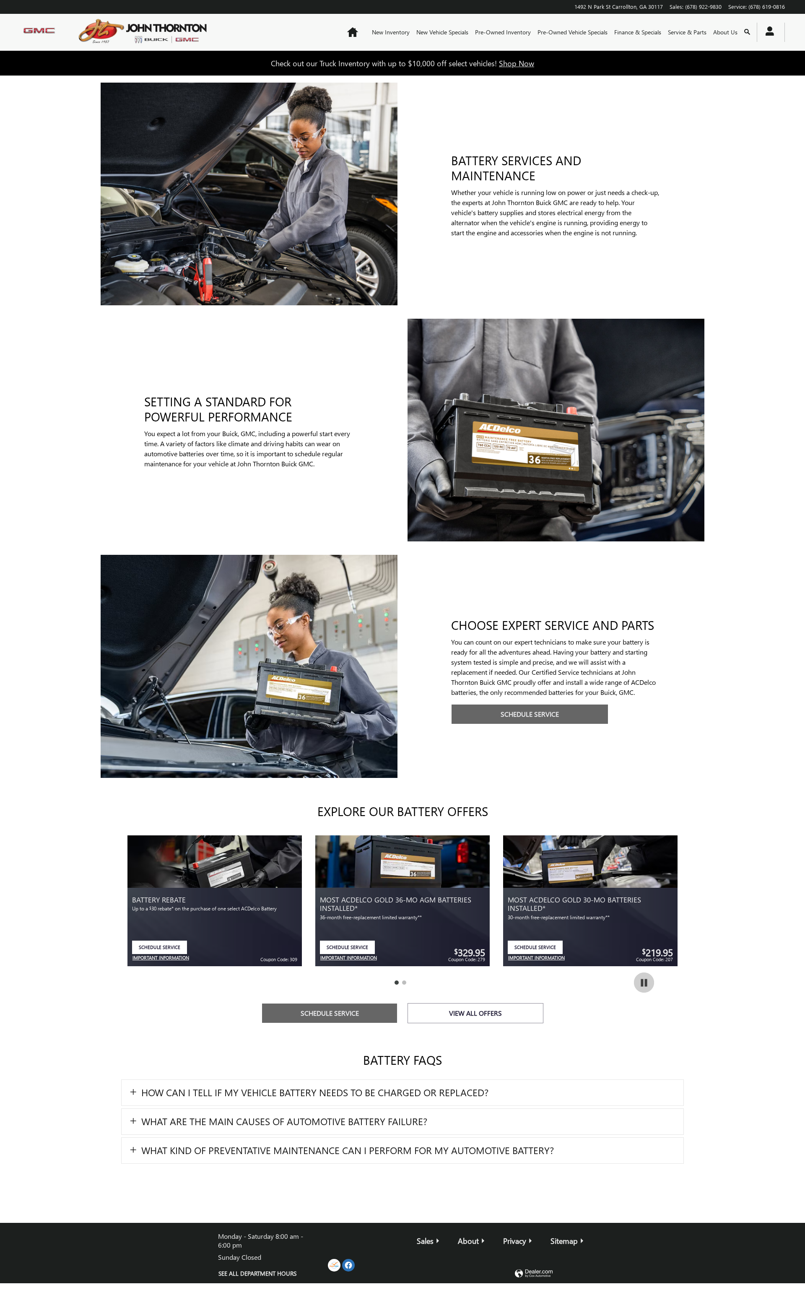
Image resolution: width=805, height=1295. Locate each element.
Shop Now (516, 63)
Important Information (160, 958)
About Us (725, 32)
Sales (425, 1240)
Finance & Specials (637, 32)
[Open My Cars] (767, 32)
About (468, 1240)
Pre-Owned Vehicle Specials (573, 32)
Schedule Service (530, 714)
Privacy (514, 1240)
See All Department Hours (257, 1273)
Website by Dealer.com (534, 1273)
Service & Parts (687, 32)
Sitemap (564, 1240)
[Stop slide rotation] (644, 982)
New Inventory (391, 32)
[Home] (41, 32)
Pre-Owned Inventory (503, 32)
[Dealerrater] (334, 1265)
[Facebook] (348, 1265)
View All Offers (475, 1013)
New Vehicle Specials (442, 32)
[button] (402, 1092)
